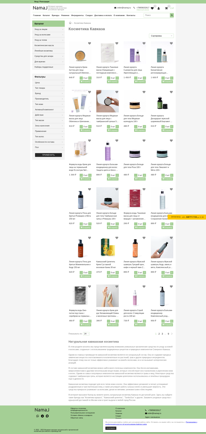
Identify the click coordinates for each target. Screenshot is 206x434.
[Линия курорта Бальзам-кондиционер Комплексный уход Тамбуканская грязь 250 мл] (162, 295)
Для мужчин (40, 62)
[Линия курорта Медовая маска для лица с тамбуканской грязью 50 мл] (107, 101)
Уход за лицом (41, 29)
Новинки (119, 413)
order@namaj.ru (124, 8)
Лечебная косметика (44, 51)
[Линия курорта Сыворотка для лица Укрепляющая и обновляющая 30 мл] (135, 52)
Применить (48, 155)
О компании (120, 408)
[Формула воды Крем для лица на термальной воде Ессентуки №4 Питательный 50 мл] (80, 150)
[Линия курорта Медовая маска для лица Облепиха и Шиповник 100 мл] (80, 101)
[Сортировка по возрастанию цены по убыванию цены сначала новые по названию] (161, 36)
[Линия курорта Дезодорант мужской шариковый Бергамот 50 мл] (162, 101)
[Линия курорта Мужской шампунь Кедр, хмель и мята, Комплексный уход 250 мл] (162, 247)
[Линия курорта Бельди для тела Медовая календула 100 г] (135, 101)
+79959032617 (142, 8)
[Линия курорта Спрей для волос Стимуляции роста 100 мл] (135, 295)
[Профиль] (159, 8)
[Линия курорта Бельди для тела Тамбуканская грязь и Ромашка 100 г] (107, 198)
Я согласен (111, 428)
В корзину (86, 81)
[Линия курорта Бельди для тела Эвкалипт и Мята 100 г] (162, 150)
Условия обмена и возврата (81, 415)
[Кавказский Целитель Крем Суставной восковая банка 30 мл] (107, 247)
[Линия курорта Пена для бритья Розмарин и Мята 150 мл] (80, 198)
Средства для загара (44, 56)
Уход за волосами (42, 35)
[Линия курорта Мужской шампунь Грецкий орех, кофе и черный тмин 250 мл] (135, 247)
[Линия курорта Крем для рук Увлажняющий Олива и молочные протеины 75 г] (107, 295)
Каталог (119, 411)
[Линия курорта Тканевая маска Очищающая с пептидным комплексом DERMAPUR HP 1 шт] (107, 52)
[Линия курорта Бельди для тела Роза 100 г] (135, 150)
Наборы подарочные (44, 67)
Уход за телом (41, 40)
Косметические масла (44, 45)
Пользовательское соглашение (83, 413)
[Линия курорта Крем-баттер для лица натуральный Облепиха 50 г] (80, 52)
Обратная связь (77, 418)
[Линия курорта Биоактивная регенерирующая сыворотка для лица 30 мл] (162, 52)
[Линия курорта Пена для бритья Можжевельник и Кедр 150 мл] (80, 247)
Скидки (118, 416)
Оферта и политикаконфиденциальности (79, 409)
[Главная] (70, 23)
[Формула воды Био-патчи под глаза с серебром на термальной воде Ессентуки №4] (80, 295)
